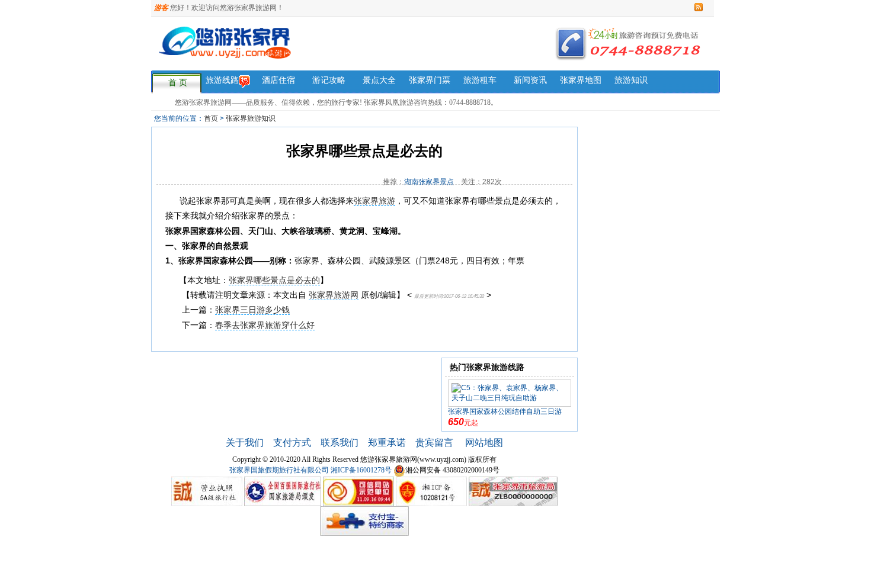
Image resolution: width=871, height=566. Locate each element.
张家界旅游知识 (251, 118)
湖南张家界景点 (429, 182)
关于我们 (245, 443)
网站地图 (484, 443)
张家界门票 (429, 80)
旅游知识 (631, 80)
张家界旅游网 (333, 295)
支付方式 (292, 443)
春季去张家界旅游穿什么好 (265, 325)
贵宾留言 (435, 443)
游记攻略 (328, 80)
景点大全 (379, 80)
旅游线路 (222, 80)
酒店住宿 (278, 80)
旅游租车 (480, 80)
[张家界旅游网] (322, 49)
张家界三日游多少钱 (252, 309)
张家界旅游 (374, 200)
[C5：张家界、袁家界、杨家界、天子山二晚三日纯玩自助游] (509, 392)
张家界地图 (580, 80)
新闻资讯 (530, 80)
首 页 (177, 82)
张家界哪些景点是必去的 (274, 280)
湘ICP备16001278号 (361, 470)
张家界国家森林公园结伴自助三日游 (505, 411)
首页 (211, 118)
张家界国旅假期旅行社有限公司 (279, 470)
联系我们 (339, 443)
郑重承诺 (387, 443)
